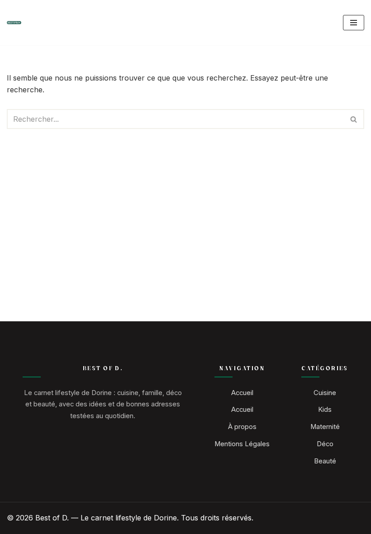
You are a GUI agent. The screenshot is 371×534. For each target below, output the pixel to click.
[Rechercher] (354, 119)
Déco (325, 444)
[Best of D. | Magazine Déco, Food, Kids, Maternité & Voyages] (14, 22)
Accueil (242, 393)
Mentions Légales (242, 444)
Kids (325, 409)
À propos (242, 427)
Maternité (325, 427)
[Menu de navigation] (353, 22)
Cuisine (325, 393)
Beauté (325, 461)
